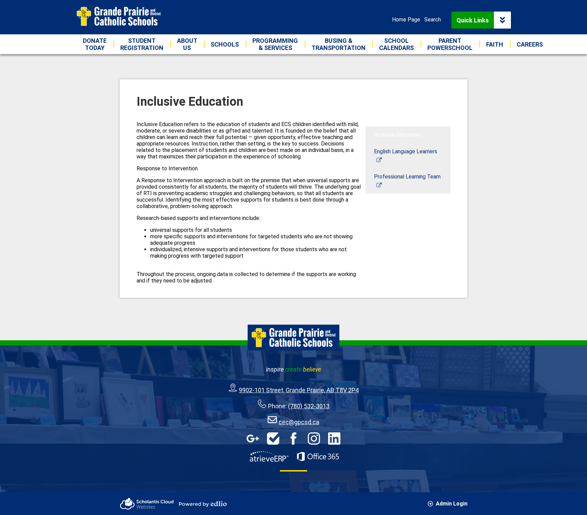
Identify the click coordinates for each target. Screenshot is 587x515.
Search (432, 19)
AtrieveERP (269, 456)
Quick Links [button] (473, 20)
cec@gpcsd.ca (299, 422)
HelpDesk (273, 438)
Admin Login (451, 503)
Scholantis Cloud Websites (147, 504)
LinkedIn (334, 438)
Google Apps (253, 438)
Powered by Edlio (203, 503)
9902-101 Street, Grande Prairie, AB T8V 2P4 (299, 390)
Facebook (293, 438)
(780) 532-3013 (309, 406)
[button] (187, 44)
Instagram (314, 438)
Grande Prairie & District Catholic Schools (118, 16)
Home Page (406, 19)
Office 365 (318, 456)
